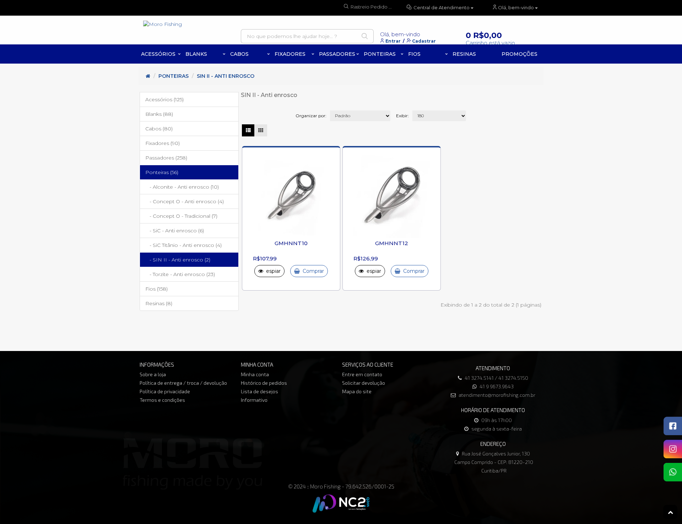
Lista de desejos (259, 391)
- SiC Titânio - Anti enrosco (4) (183, 245)
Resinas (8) (158, 303)
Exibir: (402, 115)
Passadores (337, 54)
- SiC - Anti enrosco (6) (174, 230)
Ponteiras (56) (161, 172)
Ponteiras (380, 54)
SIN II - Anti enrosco (225, 76)
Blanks (196, 54)
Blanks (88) (159, 114)
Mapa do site (357, 391)
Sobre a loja (153, 374)
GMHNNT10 (291, 243)
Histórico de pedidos (264, 383)
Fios (414, 54)
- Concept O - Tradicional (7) (181, 216)
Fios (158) (156, 289)
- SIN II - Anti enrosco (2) (177, 259)
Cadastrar (424, 41)
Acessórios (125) (164, 99)
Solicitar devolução (363, 383)
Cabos (239, 54)
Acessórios (158, 54)
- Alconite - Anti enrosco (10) (182, 187)
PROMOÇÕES (519, 54)
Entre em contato (362, 374)
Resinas (464, 54)
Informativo (254, 400)
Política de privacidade (165, 391)
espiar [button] (272, 271)
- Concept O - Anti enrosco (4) (184, 201)
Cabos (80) (159, 128)
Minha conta (255, 374)
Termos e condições (162, 400)
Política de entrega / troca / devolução (183, 383)
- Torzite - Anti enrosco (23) (180, 274)
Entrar (393, 41)
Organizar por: (311, 115)
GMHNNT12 (391, 243)
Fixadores (290, 54)
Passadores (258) (166, 158)
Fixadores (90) (162, 143)
